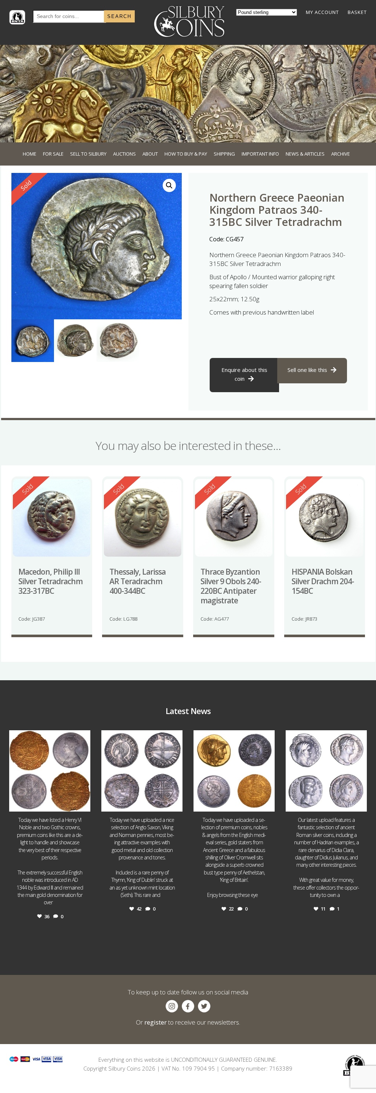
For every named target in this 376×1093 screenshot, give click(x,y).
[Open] (49, 771)
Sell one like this (307, 369)
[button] (169, 185)
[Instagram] (83, 803)
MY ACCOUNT (322, 12)
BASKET (357, 12)
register (155, 1022)
